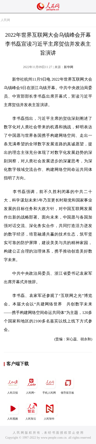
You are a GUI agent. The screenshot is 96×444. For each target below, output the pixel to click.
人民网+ (30, 392)
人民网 (5, 20)
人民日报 (12, 392)
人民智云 (30, 418)
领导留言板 (67, 392)
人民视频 (12, 418)
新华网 (68, 67)
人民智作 (49, 418)
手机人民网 (49, 392)
